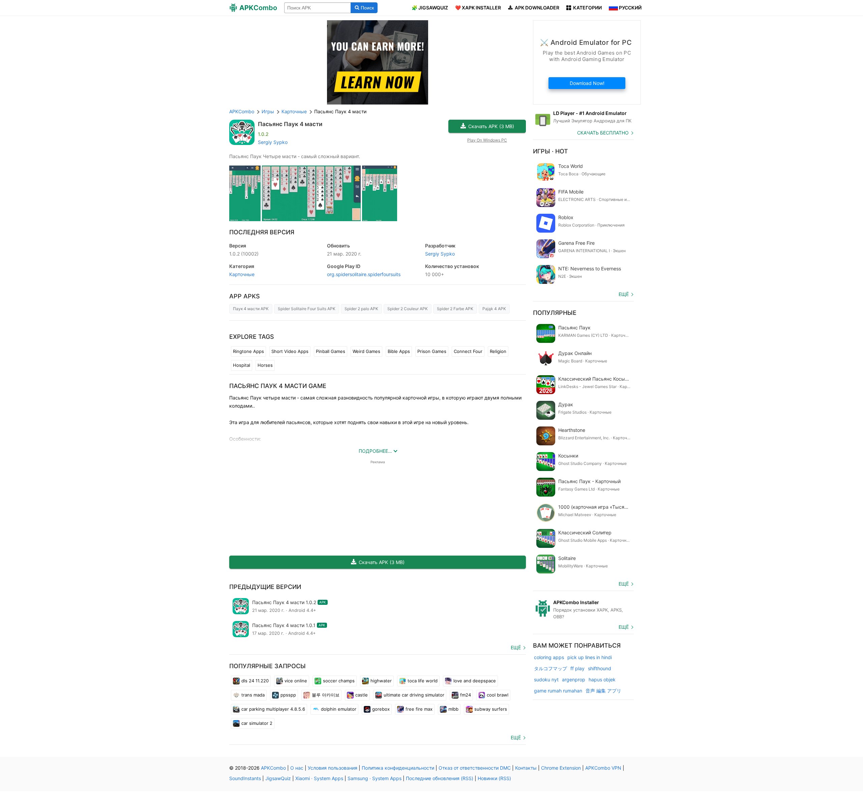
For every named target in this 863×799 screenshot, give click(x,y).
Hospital (241, 365)
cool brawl (497, 695)
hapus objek (602, 679)
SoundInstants (245, 778)
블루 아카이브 (325, 695)
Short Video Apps (289, 351)
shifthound (599, 668)
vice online (296, 680)
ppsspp (288, 695)
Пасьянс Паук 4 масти (290, 124)
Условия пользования (332, 768)
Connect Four (468, 351)
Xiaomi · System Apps (319, 778)
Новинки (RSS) (494, 778)
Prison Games (431, 351)
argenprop (573, 679)
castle (361, 695)
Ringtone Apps (248, 351)
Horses (265, 365)
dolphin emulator (338, 709)
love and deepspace (474, 680)
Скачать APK (491, 126)
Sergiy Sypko (273, 142)
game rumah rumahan (558, 690)
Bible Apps (399, 351)
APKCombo (241, 111)
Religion (498, 351)
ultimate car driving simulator (414, 695)
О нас (296, 768)
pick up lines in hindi (589, 657)
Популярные (554, 312)
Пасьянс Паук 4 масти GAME (277, 385)
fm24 (465, 695)
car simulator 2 (256, 723)
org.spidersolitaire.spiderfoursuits (363, 274)
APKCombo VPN (603, 768)
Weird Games (366, 351)
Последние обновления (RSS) (439, 778)
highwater (381, 680)
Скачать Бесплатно (603, 133)
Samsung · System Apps (374, 778)
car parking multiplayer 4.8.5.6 (273, 709)
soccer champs (339, 680)
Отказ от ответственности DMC (475, 768)
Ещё (516, 647)
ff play (577, 668)
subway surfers (490, 709)
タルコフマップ (550, 668)
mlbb (453, 709)
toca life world (423, 680)
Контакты (526, 768)
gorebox (381, 709)
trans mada (253, 695)
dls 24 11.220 (255, 680)
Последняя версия (261, 232)
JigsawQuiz (278, 778)
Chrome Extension (561, 768)
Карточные (242, 274)
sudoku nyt (546, 679)
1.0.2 (244, 254)
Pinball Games (330, 351)
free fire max (419, 709)
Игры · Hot (550, 151)
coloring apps (549, 657)
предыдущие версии (265, 586)
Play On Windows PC (487, 140)
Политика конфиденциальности (398, 768)
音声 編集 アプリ (603, 690)
